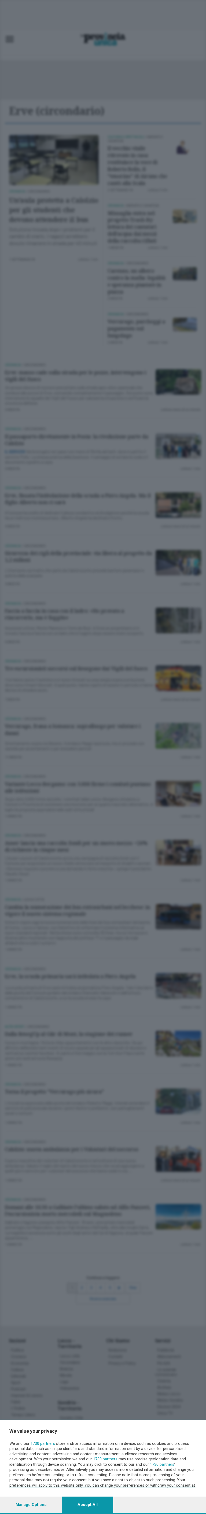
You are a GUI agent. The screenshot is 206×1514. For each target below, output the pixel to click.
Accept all (88, 1504)
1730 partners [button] (43, 1443)
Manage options (31, 1504)
